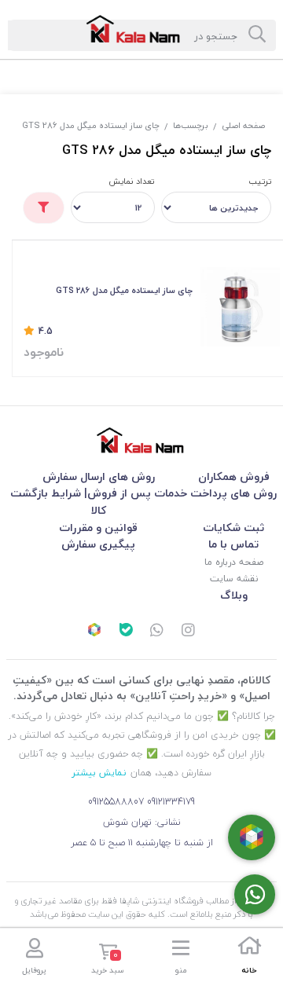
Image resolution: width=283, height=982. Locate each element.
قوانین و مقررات (98, 527)
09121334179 (171, 801)
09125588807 (116, 801)
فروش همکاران (234, 476)
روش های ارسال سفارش (98, 476)
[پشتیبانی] (157, 631)
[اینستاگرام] (188, 631)
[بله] (125, 631)
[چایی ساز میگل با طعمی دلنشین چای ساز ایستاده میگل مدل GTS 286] (240, 306)
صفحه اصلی (243, 125)
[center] (257, 35)
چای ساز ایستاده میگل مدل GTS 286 (91, 125)
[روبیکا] (94, 631)
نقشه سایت (234, 578)
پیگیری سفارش (98, 544)
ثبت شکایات (233, 527)
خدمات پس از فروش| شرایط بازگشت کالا (98, 501)
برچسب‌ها (190, 125)
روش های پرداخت (233, 493)
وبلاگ (234, 595)
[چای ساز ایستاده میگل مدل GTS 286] (141, 440)
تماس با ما (233, 544)
